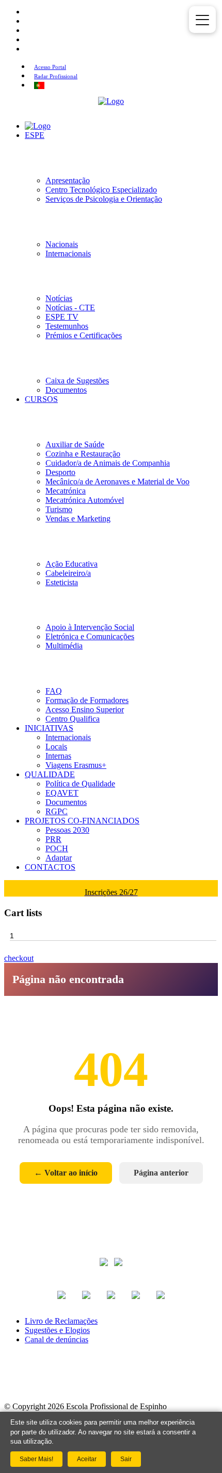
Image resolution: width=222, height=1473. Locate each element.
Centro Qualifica (72, 718)
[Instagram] (81, 1383)
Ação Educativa (71, 563)
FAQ (53, 691)
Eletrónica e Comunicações (89, 636)
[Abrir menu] (202, 19)
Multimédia (64, 645)
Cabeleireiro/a (68, 573)
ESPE (34, 135)
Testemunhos (66, 326)
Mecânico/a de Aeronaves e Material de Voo (117, 481)
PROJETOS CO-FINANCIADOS (82, 820)
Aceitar (87, 1459)
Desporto (60, 472)
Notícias (58, 298)
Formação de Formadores (87, 700)
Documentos (66, 389)
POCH (56, 848)
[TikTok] (171, 1383)
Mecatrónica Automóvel (84, 500)
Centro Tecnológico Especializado (101, 189)
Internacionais (68, 253)
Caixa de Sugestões (77, 380)
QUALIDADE (50, 774)
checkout (19, 958)
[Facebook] (51, 1383)
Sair (126, 1459)
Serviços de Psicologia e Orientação (103, 199)
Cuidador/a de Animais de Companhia (107, 463)
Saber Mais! (36, 1459)
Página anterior (161, 1172)
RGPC (56, 811)
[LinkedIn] (111, 1383)
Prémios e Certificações (83, 335)
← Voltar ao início (66, 1172)
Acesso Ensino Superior (84, 709)
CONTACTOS (50, 867)
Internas (58, 755)
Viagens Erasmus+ (75, 765)
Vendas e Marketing (77, 518)
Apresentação (67, 180)
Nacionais (61, 244)
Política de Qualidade (80, 783)
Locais (56, 746)
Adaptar (58, 857)
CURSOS (41, 399)
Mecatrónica (65, 490)
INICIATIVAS (49, 728)
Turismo (58, 509)
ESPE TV (61, 316)
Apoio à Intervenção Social (89, 627)
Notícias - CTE (70, 307)
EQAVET (61, 792)
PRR (53, 839)
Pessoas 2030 (67, 830)
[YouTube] (141, 1383)
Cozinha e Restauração (82, 453)
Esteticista (61, 582)
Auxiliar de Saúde (74, 444)
